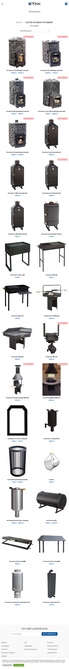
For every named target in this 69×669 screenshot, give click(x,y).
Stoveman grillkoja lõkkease (51, 398)
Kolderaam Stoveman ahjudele (17, 439)
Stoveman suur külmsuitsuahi (51, 193)
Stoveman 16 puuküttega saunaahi (52, 70)
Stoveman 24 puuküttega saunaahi (17, 152)
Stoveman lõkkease (17, 357)
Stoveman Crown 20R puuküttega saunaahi (51, 111)
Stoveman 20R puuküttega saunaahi (17, 111)
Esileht (19, 22)
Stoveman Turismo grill (17, 275)
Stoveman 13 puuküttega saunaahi (17, 70)
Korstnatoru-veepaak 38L (52, 439)
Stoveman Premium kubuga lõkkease (17, 398)
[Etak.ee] (34, 4)
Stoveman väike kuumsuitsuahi (17, 193)
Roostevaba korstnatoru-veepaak (17, 520)
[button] (2, 4)
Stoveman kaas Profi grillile (17, 561)
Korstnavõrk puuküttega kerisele (17, 479)
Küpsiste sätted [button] (7, 665)
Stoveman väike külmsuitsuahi (17, 234)
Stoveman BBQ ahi (51, 357)
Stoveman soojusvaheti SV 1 (51, 602)
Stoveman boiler (51, 520)
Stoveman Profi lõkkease (51, 316)
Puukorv (51, 479)
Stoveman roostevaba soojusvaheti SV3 (17, 602)
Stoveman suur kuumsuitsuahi (51, 152)
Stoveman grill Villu (51, 275)
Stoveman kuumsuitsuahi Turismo (51, 234)
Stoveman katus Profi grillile (51, 561)
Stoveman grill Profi (17, 316)
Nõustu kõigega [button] (18, 665)
